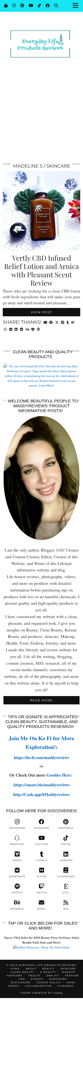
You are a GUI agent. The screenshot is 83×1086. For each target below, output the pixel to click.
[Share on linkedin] (16, 329)
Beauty (48, 968)
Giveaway (65, 985)
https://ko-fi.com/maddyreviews (41, 757)
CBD (21, 978)
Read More (41, 700)
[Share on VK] (10, 329)
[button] (76, 6)
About (31, 968)
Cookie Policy (48, 982)
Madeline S (27, 166)
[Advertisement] (41, 113)
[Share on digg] (27, 329)
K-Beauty (48, 972)
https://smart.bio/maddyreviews (42, 785)
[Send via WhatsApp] (5, 329)
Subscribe (58, 978)
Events (37, 978)
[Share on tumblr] (67, 322)
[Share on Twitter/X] (57, 322)
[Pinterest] (22, 5)
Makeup (68, 972)
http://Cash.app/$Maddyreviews (41, 794)
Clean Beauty (22, 972)
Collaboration (38, 985)
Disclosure (21, 982)
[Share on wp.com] (38, 329)
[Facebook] (48, 5)
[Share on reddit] (21, 329)
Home (15, 968)
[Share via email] (45, 322)
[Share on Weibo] (73, 322)
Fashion (72, 975)
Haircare (15, 975)
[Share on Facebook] (51, 322)
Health (34, 975)
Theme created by (41, 992)
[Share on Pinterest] (62, 322)
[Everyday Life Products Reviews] (41, 37)
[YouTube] (31, 5)
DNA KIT (52, 975)
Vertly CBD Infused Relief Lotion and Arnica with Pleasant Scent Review (41, 270)
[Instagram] (14, 5)
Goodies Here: (60, 775)
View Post (41, 312)
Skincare (58, 166)
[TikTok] (39, 5)
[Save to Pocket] (33, 329)
